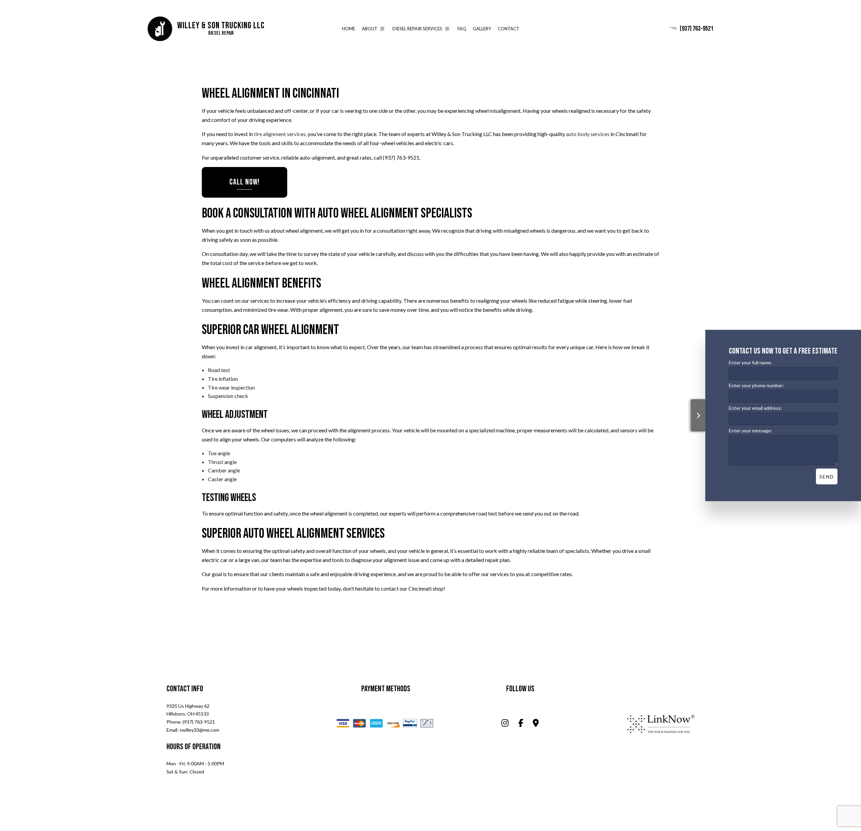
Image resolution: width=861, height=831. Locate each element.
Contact (508, 28)
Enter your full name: (750, 362)
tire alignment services (280, 134)
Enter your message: (750, 430)
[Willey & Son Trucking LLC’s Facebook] (521, 724)
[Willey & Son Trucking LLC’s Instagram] (505, 724)
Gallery (482, 28)
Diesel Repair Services (417, 28)
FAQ (461, 28)
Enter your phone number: (756, 385)
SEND (826, 476)
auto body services (587, 134)
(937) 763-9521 (696, 29)
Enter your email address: (755, 407)
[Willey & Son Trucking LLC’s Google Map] (535, 724)
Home (348, 28)
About (369, 28)
